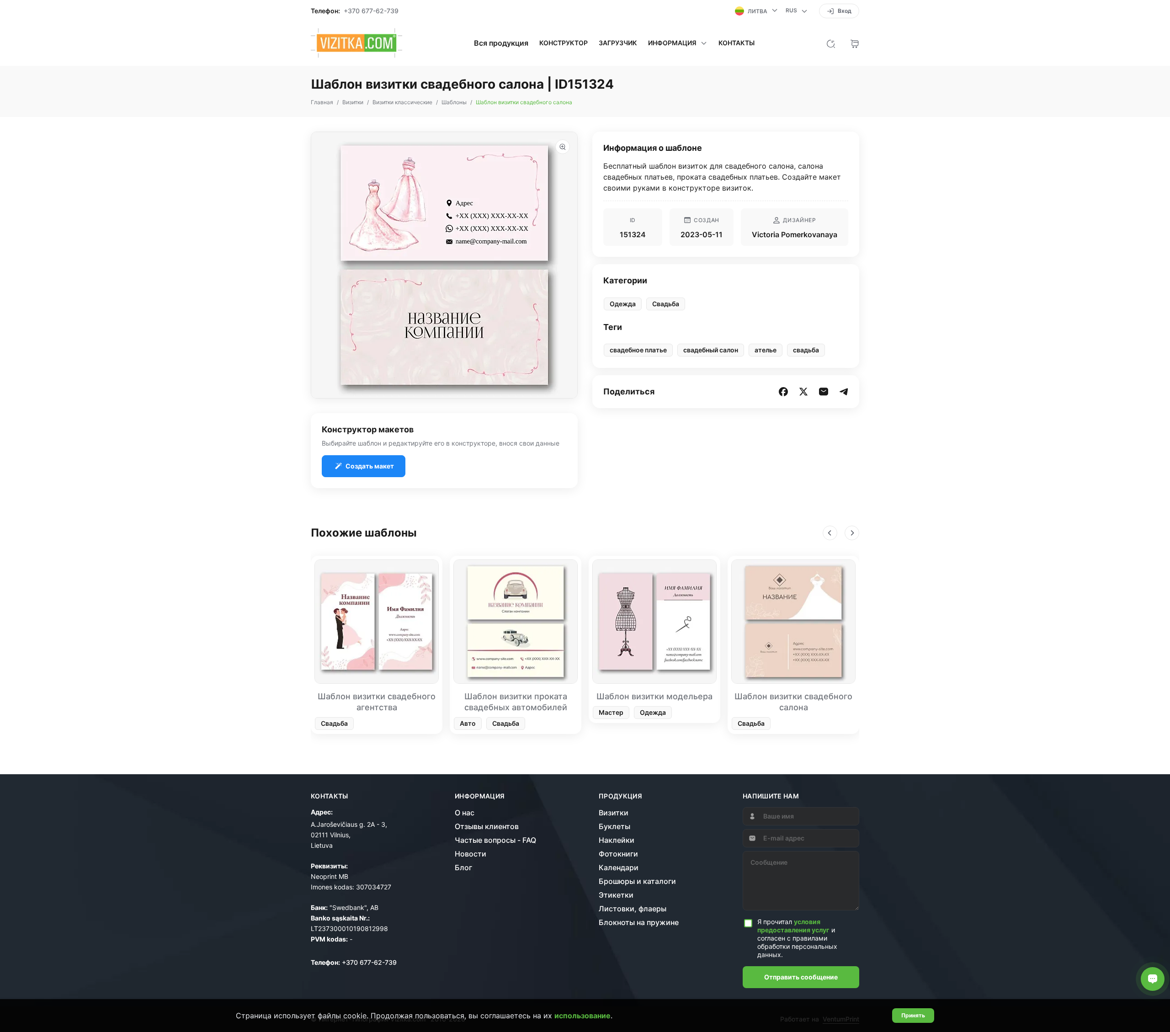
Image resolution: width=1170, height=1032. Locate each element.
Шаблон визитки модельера (654, 696)
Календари (618, 867)
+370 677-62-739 (371, 11)
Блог (463, 867)
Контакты (736, 43)
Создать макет (370, 466)
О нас (464, 812)
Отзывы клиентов (487, 826)
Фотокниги (618, 853)
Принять (913, 1015)
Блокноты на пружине (639, 922)
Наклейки (616, 840)
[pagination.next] (852, 533)
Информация (480, 796)
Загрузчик (618, 43)
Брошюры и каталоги (637, 881)
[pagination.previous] (830, 533)
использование (582, 1015)
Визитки (613, 812)
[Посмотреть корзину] (854, 42)
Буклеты (614, 826)
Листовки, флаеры (632, 908)
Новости (470, 853)
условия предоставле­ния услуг (793, 926)
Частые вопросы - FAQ (495, 840)
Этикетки (616, 894)
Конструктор (563, 43)
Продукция (620, 796)
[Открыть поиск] (830, 42)
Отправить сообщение (801, 977)
